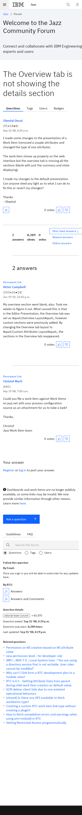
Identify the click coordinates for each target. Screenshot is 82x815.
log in (22, 470)
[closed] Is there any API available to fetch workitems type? (35, 700)
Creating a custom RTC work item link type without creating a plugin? (41, 708)
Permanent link (12, 282)
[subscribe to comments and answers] (6, 599)
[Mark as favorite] (6, 210)
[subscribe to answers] (6, 591)
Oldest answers (62, 243)
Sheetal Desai (13, 120)
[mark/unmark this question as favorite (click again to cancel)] (6, 210)
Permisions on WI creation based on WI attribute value (39, 650)
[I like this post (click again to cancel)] (59, 210)
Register (8, 470)
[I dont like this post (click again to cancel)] (67, 210)
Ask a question (16, 519)
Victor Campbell (14, 287)
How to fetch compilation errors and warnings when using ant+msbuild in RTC (41, 716)
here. (23, 503)
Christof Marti (12, 381)
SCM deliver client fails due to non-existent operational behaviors (35, 691)
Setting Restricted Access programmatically (36, 723)
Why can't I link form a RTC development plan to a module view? (40, 675)
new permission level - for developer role (34, 656)
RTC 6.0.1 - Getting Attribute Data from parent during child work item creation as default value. (39, 683)
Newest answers (62, 237)
